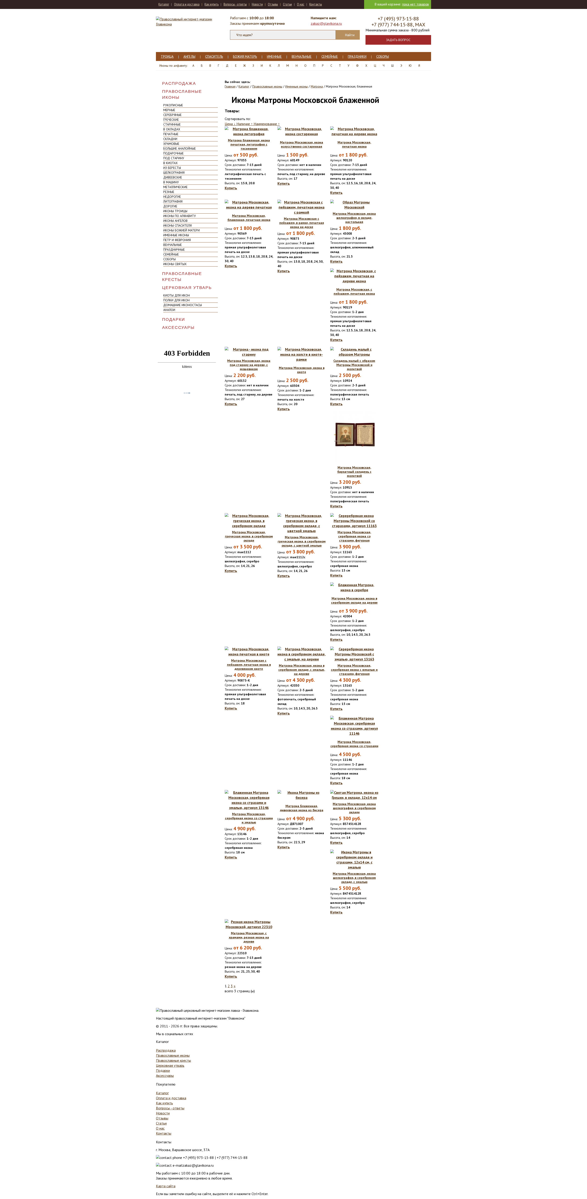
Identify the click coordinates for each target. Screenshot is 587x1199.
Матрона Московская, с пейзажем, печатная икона (354, 291)
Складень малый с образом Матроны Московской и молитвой (354, 365)
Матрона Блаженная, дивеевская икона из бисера (301, 808)
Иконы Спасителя (177, 225)
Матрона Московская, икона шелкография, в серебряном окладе (354, 808)
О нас (300, 4)
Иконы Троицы (175, 211)
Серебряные (172, 115)
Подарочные (173, 153)
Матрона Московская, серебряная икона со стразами (354, 744)
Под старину (173, 158)
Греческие (171, 120)
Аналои (169, 310)
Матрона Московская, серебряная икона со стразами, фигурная (354, 536)
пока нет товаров (415, 4)
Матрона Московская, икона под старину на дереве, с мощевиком (248, 365)
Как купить (212, 4)
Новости (257, 4)
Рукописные (173, 105)
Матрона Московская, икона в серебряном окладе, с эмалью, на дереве (301, 669)
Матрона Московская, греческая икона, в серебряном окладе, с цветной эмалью (302, 541)
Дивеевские (172, 177)
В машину (171, 182)
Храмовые (171, 144)
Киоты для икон (176, 295)
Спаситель (214, 56)
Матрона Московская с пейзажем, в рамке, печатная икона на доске (301, 223)
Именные (274, 56)
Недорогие (172, 197)
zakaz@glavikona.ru (326, 23)
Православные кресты (182, 276)
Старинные (172, 124)
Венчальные (302, 56)
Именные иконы (176, 235)
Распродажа (179, 83)
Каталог (163, 4)
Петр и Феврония (177, 240)
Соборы (382, 56)
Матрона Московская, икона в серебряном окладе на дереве (354, 600)
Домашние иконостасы (182, 305)
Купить (231, 188)
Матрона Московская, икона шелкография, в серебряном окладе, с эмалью (354, 878)
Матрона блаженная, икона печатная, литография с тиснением (249, 144)
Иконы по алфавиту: (173, 65)
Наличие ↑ (245, 123)
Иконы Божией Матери (181, 230)
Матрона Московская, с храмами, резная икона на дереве (249, 937)
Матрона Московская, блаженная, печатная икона (248, 218)
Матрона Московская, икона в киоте (301, 370)
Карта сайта (165, 1186)
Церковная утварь (187, 287)
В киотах (170, 163)
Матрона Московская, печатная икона (354, 144)
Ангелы (189, 56)
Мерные (169, 110)
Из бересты (172, 168)
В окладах (171, 129)
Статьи (287, 4)
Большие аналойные (179, 148)
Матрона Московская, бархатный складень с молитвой (354, 471)
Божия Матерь (245, 56)
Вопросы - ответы (235, 4)
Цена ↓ (230, 123)
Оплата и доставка (186, 4)
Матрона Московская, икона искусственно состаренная (301, 144)
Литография (173, 201)
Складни (170, 139)
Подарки (173, 319)
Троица (167, 56)
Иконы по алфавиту (179, 216)
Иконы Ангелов (175, 221)
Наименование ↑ (267, 123)
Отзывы (273, 4)
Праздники (357, 56)
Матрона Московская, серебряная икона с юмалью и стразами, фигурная (354, 669)
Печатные (170, 134)
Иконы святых (175, 264)
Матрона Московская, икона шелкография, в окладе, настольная (354, 218)
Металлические (175, 187)
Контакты (315, 4)
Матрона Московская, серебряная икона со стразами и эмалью (249, 818)
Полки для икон (176, 300)
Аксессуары (178, 327)
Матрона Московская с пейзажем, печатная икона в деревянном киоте (249, 664)
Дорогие (170, 206)
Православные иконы (182, 94)
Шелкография (174, 172)
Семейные (329, 56)
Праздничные (174, 250)
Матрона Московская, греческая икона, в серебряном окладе (249, 536)
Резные (168, 192)
